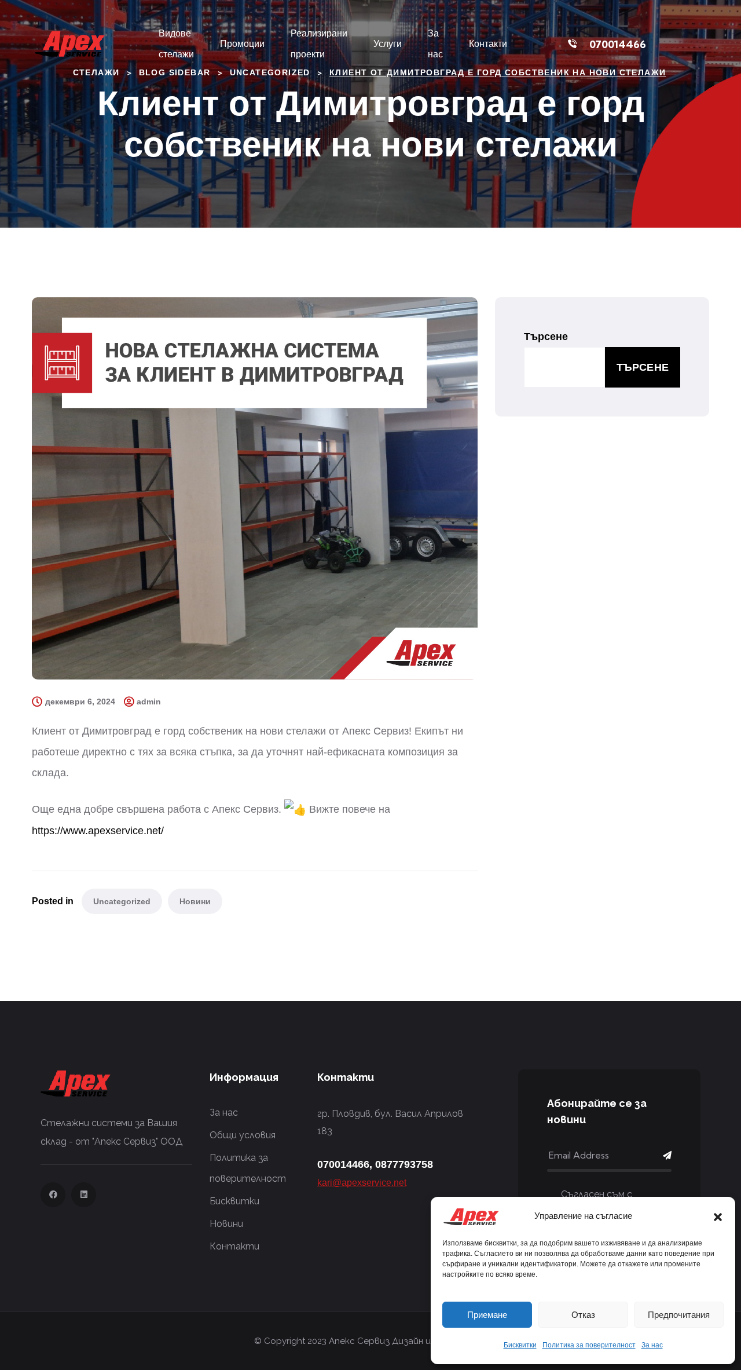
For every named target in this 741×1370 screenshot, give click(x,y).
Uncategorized (122, 901)
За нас (652, 1344)
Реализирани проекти (319, 43)
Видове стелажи (176, 43)
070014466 (617, 44)
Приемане (487, 1314)
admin (149, 701)
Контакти (488, 44)
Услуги (387, 44)
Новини (195, 901)
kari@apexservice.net (361, 1183)
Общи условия (243, 1135)
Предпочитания (679, 1314)
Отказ (583, 1314)
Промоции (242, 44)
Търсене (546, 336)
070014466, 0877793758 (375, 1164)
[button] (718, 1216)
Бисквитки (520, 1344)
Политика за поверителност (589, 1344)
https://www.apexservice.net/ (98, 830)
